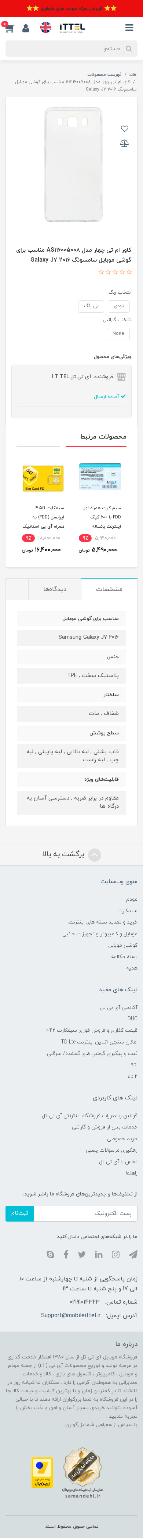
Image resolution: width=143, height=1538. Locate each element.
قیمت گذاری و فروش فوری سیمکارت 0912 (92, 1030)
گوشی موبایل (123, 945)
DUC (133, 1019)
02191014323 (84, 1302)
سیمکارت (127, 910)
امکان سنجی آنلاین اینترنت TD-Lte (99, 1042)
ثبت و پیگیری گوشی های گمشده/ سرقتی (92, 1053)
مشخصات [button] (109, 589)
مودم (132, 899)
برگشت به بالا (64, 854)
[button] (14, 28)
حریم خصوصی (122, 1138)
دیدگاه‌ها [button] (54, 589)
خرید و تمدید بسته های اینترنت (103, 922)
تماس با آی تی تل (118, 1161)
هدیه (132, 968)
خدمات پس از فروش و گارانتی (105, 1127)
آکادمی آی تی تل (119, 1007)
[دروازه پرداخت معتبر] (42, 1472)
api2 (133, 1076)
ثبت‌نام (19, 1213)
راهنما (132, 1173)
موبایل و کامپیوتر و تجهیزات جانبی (100, 934)
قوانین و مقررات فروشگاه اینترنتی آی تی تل (90, 1115)
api (134, 1065)
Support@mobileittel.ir (70, 1316)
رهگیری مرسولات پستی (112, 1150)
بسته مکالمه (124, 956)
